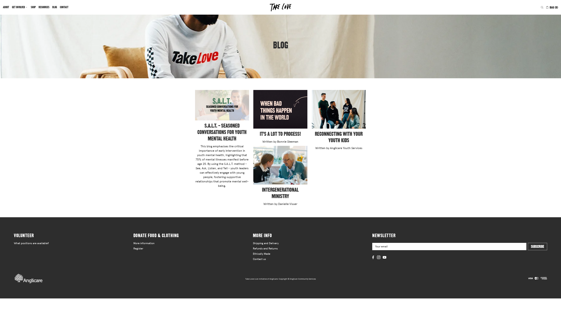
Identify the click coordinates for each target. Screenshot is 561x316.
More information (143, 243)
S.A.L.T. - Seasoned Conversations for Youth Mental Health (222, 132)
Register (138, 248)
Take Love (28, 278)
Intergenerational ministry (280, 193)
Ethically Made (261, 253)
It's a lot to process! (280, 134)
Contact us (259, 259)
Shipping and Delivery (266, 243)
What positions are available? (31, 243)
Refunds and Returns (265, 248)
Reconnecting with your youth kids (339, 137)
